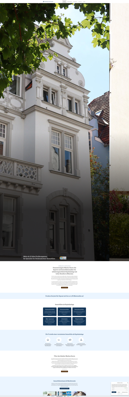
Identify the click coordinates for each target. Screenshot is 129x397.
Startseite (64, 1)
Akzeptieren (114, 392)
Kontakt (84, 1)
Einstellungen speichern (125, 392)
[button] (127, 382)
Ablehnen (119, 392)
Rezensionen (80, 1)
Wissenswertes (75, 1)
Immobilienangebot (69, 1)
